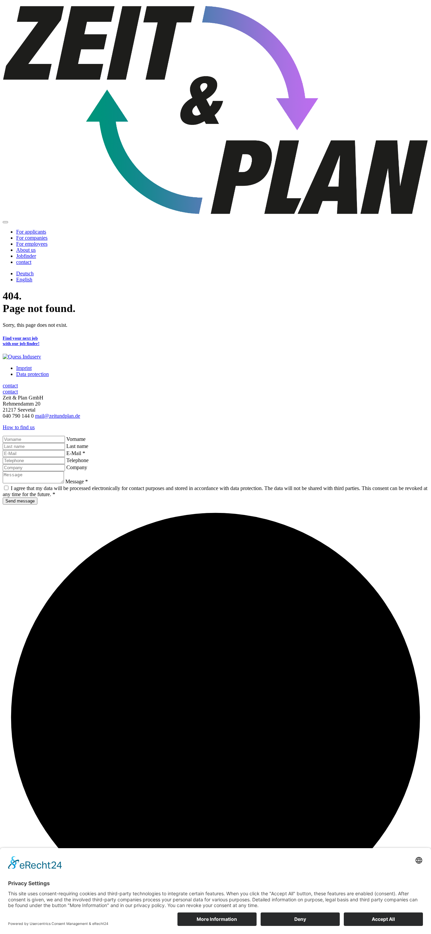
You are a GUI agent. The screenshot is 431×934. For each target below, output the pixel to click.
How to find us (19, 427)
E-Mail (75, 453)
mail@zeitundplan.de (57, 416)
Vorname (76, 439)
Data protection (32, 374)
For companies (31, 238)
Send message (20, 501)
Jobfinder (26, 256)
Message (76, 481)
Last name (77, 446)
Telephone (77, 460)
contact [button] (23, 262)
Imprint (24, 368)
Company (76, 467)
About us (26, 250)
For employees (31, 244)
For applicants (31, 232)
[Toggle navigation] (5, 222)
